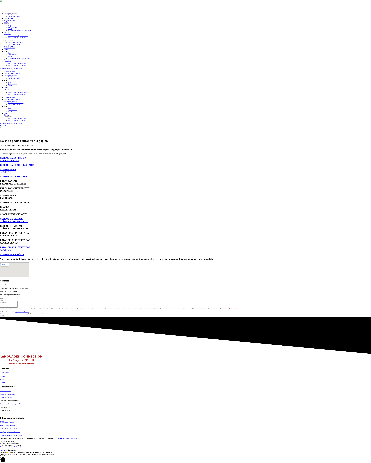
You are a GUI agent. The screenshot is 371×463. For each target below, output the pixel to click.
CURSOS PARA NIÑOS (12, 254)
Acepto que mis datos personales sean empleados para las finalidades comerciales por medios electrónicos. (34, 314)
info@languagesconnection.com (10, 294)
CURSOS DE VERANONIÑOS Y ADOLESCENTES (14, 220)
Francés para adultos (14, 16)
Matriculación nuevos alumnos (17, 37)
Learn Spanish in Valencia (12, 73)
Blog (9, 25)
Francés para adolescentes (15, 15)
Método (10, 29)
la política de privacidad (22, 312)
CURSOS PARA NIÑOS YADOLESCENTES (13, 159)
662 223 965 (13, 291)
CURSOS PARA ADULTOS (13, 176)
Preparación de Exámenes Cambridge (19, 30)
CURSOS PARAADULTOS (8, 170)
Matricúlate (7, 34)
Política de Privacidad (232, 308)
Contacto (6, 32)
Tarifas (6, 22)
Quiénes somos (12, 27)
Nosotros (6, 23)
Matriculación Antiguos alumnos (18, 36)
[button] (185, 459)
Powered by (4, 450)
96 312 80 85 (4, 291)
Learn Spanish (8, 18)
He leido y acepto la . (16, 312)
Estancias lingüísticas (10, 13)
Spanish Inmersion (9, 20)
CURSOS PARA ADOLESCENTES (17, 165)
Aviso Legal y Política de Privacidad (69, 438)
